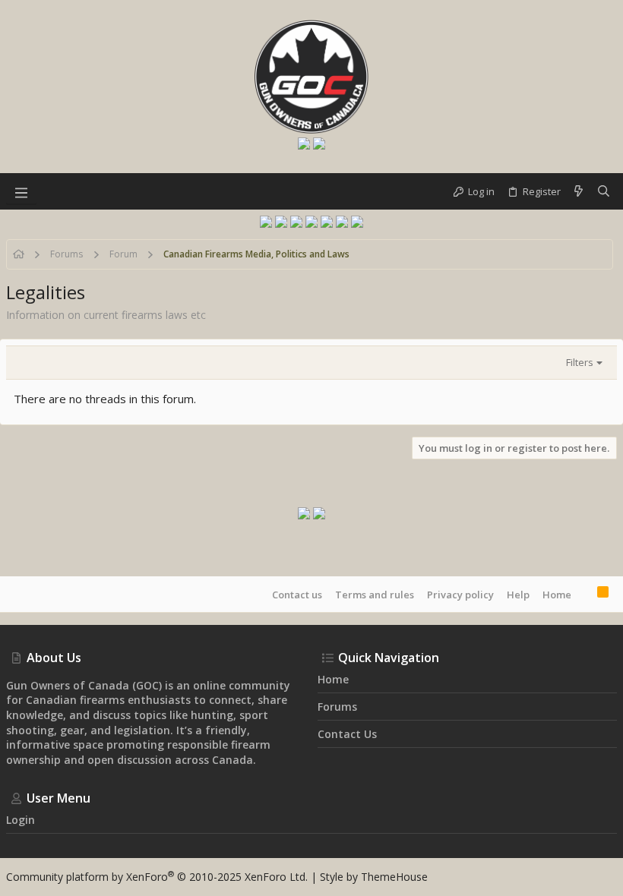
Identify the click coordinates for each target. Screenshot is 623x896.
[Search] (603, 191)
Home (556, 594)
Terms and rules (374, 594)
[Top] (584, 593)
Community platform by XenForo (157, 876)
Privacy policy (460, 594)
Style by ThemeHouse (374, 876)
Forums (337, 706)
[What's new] (578, 191)
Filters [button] (579, 362)
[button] (21, 191)
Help (518, 594)
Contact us (297, 594)
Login (20, 819)
